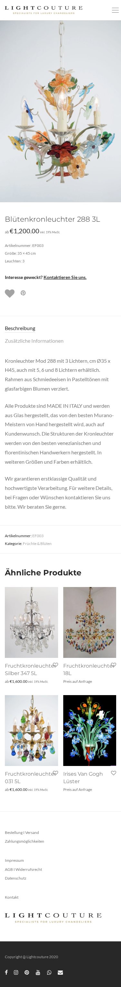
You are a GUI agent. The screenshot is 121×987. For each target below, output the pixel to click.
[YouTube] (38, 972)
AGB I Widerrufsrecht (23, 869)
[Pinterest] (27, 972)
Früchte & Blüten (37, 543)
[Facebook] (6, 972)
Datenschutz (15, 878)
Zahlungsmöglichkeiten (24, 841)
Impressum (14, 860)
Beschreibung (20, 328)
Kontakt (11, 897)
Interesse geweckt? (45, 277)
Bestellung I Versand (22, 832)
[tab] (60, 328)
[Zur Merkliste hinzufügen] (10, 293)
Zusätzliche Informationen (34, 341)
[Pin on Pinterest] (23, 293)
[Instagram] (16, 972)
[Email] (60, 972)
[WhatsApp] (49, 972)
